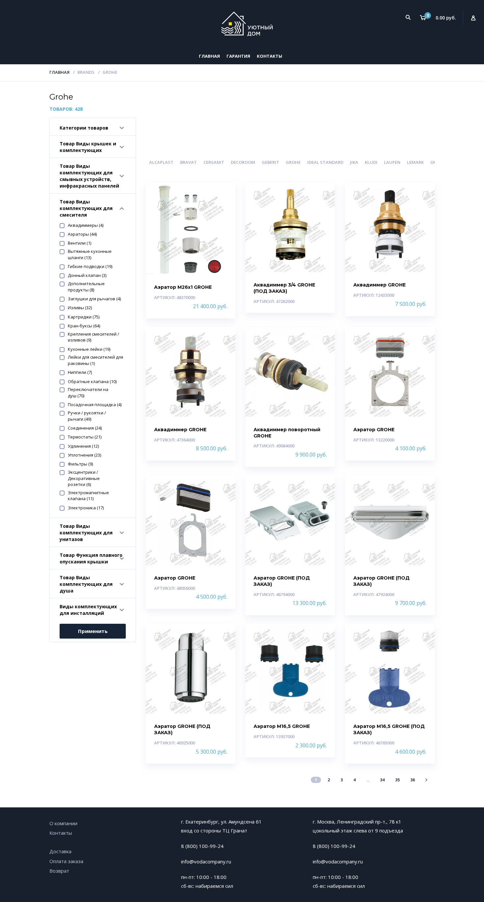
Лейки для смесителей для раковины (95, 360)
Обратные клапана (92, 381)
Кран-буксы (84, 326)
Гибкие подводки (90, 266)
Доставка (60, 851)
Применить (93, 631)
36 (412, 780)
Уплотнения (84, 455)
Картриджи (83, 317)
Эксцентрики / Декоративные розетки (84, 478)
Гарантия (238, 56)
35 (397, 780)
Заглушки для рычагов (94, 299)
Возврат (59, 870)
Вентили (79, 243)
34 (382, 780)
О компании (63, 823)
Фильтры (80, 464)
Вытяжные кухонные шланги (90, 254)
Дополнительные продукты (86, 287)
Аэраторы (82, 234)
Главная (209, 56)
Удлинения (83, 446)
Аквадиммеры (85, 225)
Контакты (269, 56)
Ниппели (80, 372)
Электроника (86, 508)
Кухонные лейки (89, 349)
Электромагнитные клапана (88, 496)
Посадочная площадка (94, 404)
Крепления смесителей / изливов (93, 337)
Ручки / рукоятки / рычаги (87, 416)
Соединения (85, 428)
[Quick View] (223, 193)
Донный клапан (87, 275)
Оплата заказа (66, 861)
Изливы (80, 308)
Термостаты (84, 437)
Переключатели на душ (88, 392)
